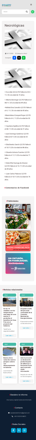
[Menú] (31, 5)
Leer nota (9, 335)
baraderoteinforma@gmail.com (20, 413)
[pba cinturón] (18, 263)
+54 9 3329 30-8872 (20, 416)
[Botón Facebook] (13, 430)
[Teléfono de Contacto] (32, 11)
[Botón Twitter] (19, 430)
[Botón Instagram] (24, 430)
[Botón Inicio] (18, 5)
